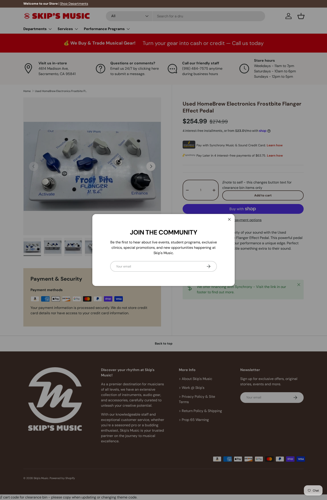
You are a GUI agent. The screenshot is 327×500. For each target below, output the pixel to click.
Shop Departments (74, 4)
